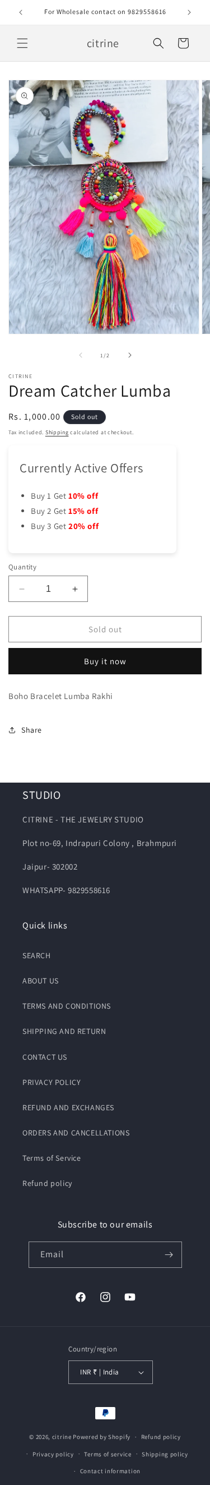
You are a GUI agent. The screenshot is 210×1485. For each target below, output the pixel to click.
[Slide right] (130, 355)
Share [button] (31, 730)
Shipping (57, 432)
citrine (62, 1437)
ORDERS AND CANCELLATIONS (75, 1133)
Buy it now (105, 661)
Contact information (110, 1471)
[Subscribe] (169, 1255)
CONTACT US (44, 1057)
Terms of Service (51, 1158)
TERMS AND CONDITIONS (66, 1006)
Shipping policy (165, 1454)
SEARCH (36, 955)
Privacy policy (53, 1454)
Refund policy (47, 1183)
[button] (22, 43)
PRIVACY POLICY (51, 1082)
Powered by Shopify (101, 1437)
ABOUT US (40, 981)
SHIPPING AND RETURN (64, 1031)
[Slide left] (80, 355)
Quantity (22, 567)
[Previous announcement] (20, 12)
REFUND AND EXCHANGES (68, 1107)
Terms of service (107, 1454)
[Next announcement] (189, 12)
